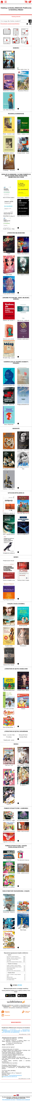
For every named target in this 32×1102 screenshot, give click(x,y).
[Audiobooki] (25, 35)
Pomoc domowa (10, 969)
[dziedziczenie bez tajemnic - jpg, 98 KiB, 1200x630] (9, 1076)
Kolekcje (17, 23)
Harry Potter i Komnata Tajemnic (12, 959)
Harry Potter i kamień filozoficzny (12, 956)
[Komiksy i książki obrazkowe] (16, 44)
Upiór (8, 975)
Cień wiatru (9, 960)
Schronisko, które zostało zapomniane (14, 970)
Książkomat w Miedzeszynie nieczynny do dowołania (16, 1027)
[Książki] (7, 35)
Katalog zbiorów (16, 16)
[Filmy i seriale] (7, 44)
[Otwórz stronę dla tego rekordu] (9, 60)
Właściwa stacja (10, 977)
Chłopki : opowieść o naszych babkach (14, 965)
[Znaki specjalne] (30, 24)
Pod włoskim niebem (10, 979)
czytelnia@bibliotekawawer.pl (15, 1075)
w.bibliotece (7, 1006)
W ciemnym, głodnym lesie (11, 978)
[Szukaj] (30, 21)
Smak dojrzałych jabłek (11, 968)
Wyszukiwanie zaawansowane (7, 23)
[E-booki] (16, 35)
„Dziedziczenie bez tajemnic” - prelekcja (12, 1037)
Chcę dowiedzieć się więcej (8, 1099)
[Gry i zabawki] (25, 44)
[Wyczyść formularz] (27, 24)
